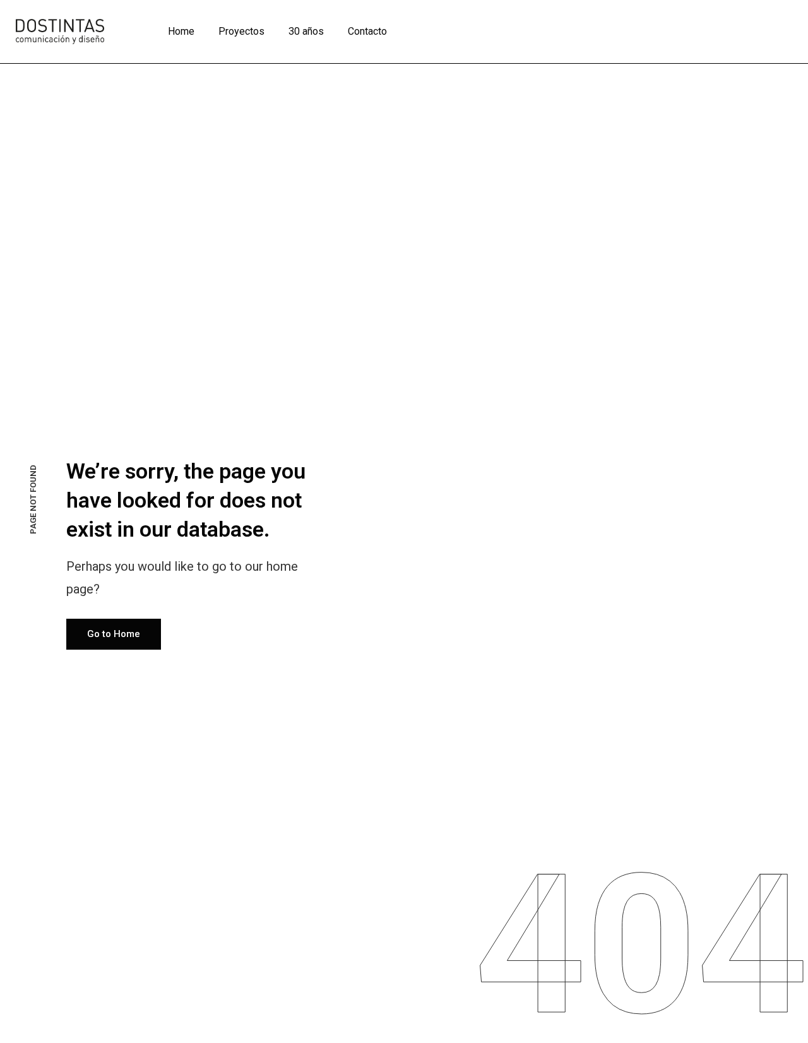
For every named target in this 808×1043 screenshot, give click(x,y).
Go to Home (113, 634)
